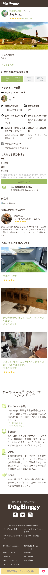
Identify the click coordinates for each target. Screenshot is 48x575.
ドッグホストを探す (16, 423)
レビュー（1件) (26, 18)
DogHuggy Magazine (11, 546)
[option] (24, 36)
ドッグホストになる (16, 426)
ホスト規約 (28, 560)
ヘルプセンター (9, 552)
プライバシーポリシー (12, 564)
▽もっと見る (7, 64)
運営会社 (27, 552)
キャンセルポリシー (11, 560)
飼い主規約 (28, 556)
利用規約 (6, 556)
